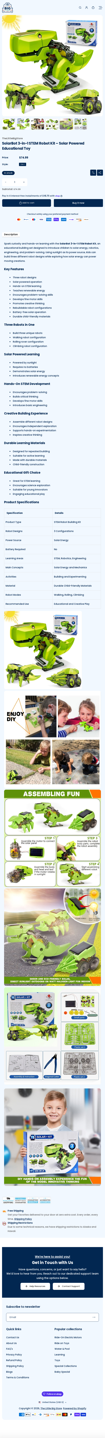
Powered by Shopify (74, 1408)
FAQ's (9, 1349)
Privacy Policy (14, 1354)
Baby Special (62, 1371)
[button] (9, 125)
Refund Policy (14, 1360)
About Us (11, 1343)
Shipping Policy (23, 1219)
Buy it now (78, 203)
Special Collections (66, 1366)
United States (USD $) (53, 1402)
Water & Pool (62, 1349)
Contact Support (71, 1286)
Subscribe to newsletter (23, 1307)
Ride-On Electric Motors (68, 1337)
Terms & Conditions (17, 1377)
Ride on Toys (62, 1343)
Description (11, 234)
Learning (60, 1354)
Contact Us (12, 1337)
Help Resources (37, 1286)
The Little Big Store (51, 1408)
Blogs (9, 1371)
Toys (57, 1360)
